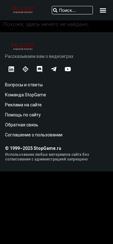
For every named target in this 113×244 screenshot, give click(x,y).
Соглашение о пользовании (33, 134)
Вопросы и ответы (24, 84)
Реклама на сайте (23, 104)
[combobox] (72, 10)
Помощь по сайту (23, 114)
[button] (103, 10)
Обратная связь (21, 124)
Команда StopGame (25, 94)
